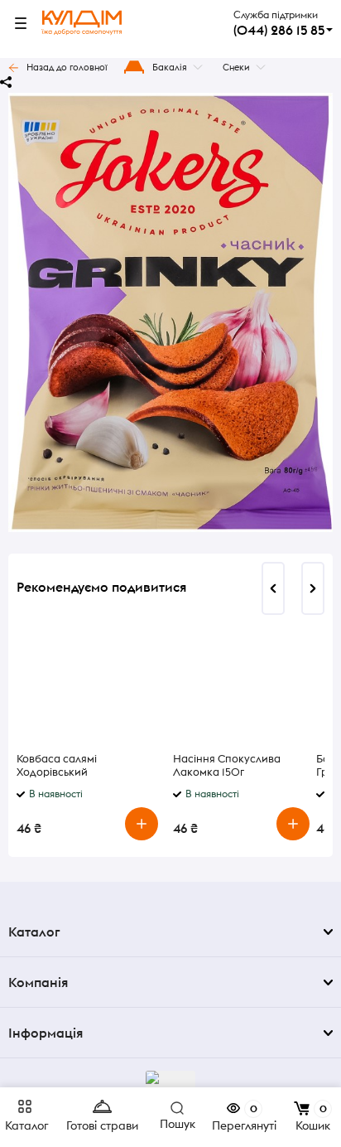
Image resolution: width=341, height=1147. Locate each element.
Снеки (236, 67)
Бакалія (169, 67)
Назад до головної (67, 67)
